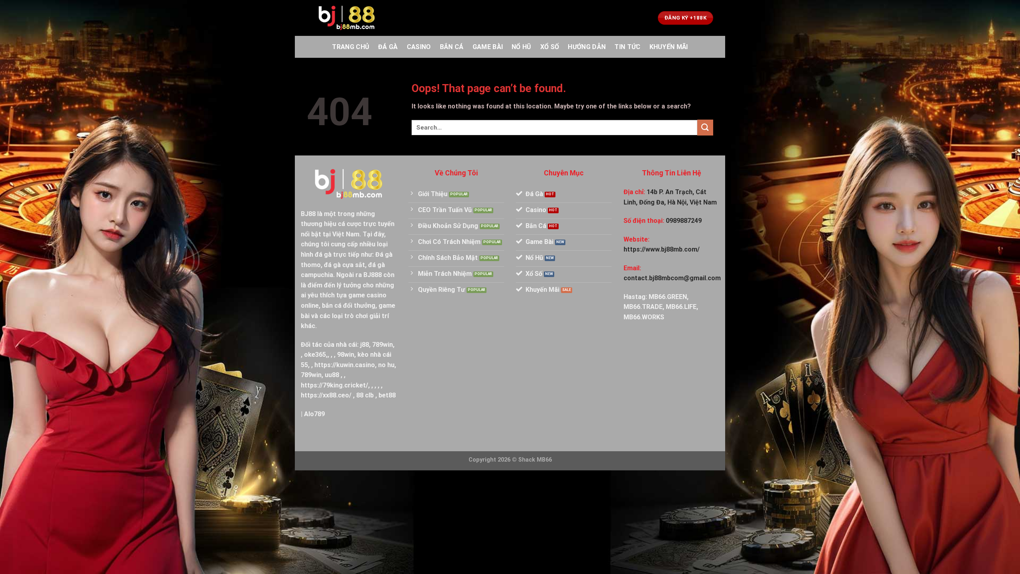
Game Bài (488, 47)
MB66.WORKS (644, 317)
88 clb (365, 395)
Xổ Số (549, 47)
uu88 (332, 375)
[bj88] (346, 18)
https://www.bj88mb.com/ (662, 249)
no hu (386, 365)
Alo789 (314, 414)
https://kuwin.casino (344, 365)
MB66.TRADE (643, 307)
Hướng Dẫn (587, 47)
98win (345, 354)
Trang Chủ (350, 47)
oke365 (315, 354)
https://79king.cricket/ (334, 385)
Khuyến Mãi (668, 47)
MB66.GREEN (668, 297)
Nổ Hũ (522, 47)
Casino (419, 47)
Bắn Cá (452, 47)
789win (382, 344)
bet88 (387, 395)
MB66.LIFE (681, 307)
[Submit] (705, 127)
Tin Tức (627, 47)
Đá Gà (388, 47)
